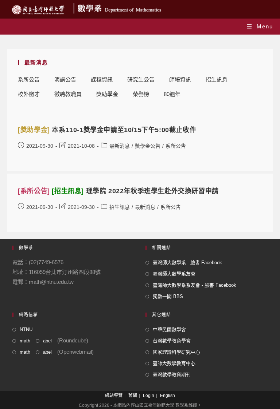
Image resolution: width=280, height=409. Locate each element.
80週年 (172, 94)
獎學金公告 (147, 146)
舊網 (132, 395)
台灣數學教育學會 (172, 341)
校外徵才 (29, 94)
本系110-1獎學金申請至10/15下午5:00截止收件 (107, 130)
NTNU (26, 329)
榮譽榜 (141, 94)
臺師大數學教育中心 (174, 363)
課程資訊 (102, 79)
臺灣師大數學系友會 (174, 274)
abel (47, 341)
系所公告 (29, 79)
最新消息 (119, 146)
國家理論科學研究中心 (176, 352)
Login (148, 395)
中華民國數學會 (169, 329)
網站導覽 (113, 395)
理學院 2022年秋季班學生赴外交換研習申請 (118, 191)
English (167, 395)
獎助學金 (107, 94)
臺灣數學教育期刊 (172, 374)
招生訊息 (217, 79)
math (25, 341)
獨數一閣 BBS (168, 296)
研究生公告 (141, 79)
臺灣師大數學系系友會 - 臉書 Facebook (194, 285)
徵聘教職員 (68, 94)
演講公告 (65, 79)
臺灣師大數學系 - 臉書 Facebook (187, 262)
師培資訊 (180, 79)
